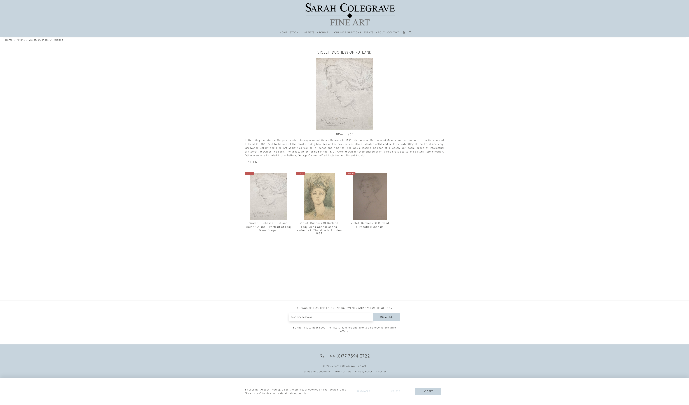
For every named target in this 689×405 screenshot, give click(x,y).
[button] (410, 32)
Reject (395, 391)
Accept (428, 391)
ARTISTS (309, 32)
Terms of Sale (342, 371)
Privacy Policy (363, 371)
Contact (393, 32)
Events (368, 32)
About (380, 32)
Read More (363, 391)
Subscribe (386, 316)
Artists (21, 39)
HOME (283, 32)
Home (9, 39)
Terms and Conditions (317, 371)
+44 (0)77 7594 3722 (347, 355)
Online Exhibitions (347, 32)
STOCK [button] (294, 32)
